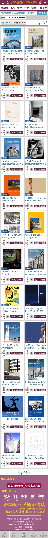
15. (9, 309)
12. (33, 238)
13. (10, 273)
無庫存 (4, 58)
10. (35, 201)
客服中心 (14, 536)
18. (36, 349)
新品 (13, 8)
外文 (26, 8)
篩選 (43, 13)
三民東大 (42, 8)
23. (11, 458)
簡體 (33, 8)
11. (11, 236)
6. (34, 128)
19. (10, 383)
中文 (19, 8)
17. (9, 346)
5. (10, 127)
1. (11, 52)
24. (35, 457)
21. (12, 418)
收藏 (24, 536)
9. (9, 199)
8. (35, 164)
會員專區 (43, 536)
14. (35, 273)
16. (34, 309)
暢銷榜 (5, 8)
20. (35, 385)
